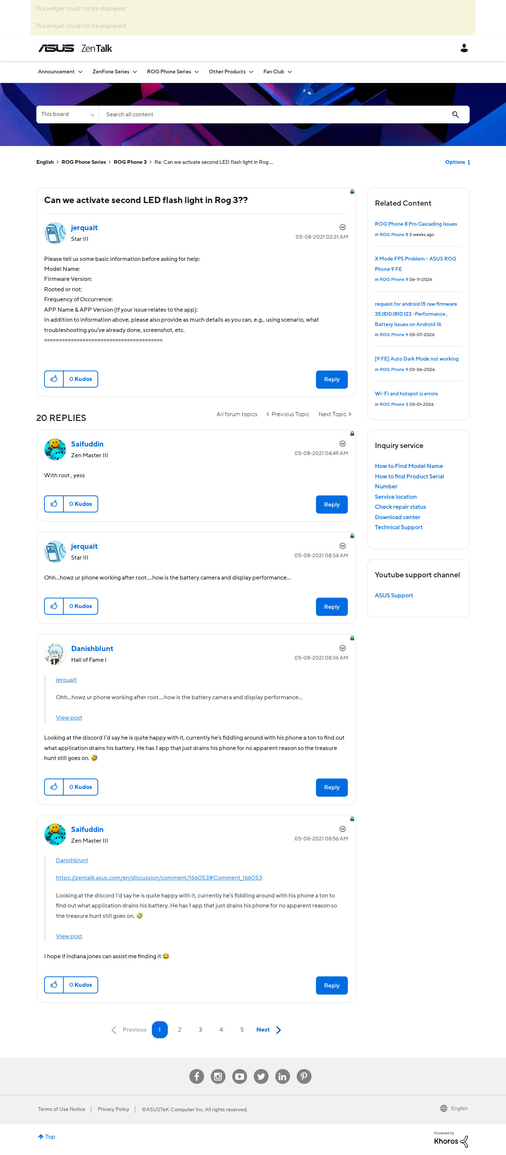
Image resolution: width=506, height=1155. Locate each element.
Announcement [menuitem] (56, 72)
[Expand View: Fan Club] (289, 71)
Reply (332, 379)
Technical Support (399, 527)
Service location (396, 497)
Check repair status (400, 507)
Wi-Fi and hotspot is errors (406, 394)
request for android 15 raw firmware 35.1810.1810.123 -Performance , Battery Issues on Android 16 (416, 314)
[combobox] (284, 114)
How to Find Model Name (409, 466)
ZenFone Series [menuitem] (111, 72)
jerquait (66, 680)
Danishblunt (72, 860)
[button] (54, 379)
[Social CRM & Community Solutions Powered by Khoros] (451, 1139)
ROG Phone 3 (130, 162)
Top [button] (50, 1137)
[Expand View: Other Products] (251, 71)
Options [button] (455, 162)
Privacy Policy (113, 1109)
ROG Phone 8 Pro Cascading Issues (416, 224)
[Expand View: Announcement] (80, 71)
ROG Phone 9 (394, 279)
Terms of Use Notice (61, 1109)
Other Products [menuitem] (227, 72)
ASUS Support (394, 595)
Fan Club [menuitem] (273, 72)
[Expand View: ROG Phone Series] (196, 71)
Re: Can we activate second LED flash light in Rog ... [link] (213, 162)
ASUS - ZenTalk (75, 48)
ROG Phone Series (83, 162)
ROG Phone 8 (394, 235)
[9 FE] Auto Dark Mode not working (417, 359)
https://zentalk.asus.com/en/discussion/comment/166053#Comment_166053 (159, 878)
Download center (397, 517)
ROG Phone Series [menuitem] (169, 72)
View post (69, 717)
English (45, 162)
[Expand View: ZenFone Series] (135, 71)
